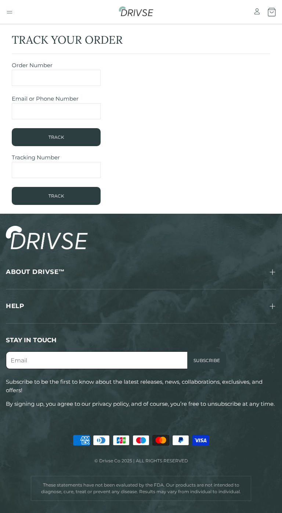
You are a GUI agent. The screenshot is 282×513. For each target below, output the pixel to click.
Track (56, 137)
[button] (9, 12)
